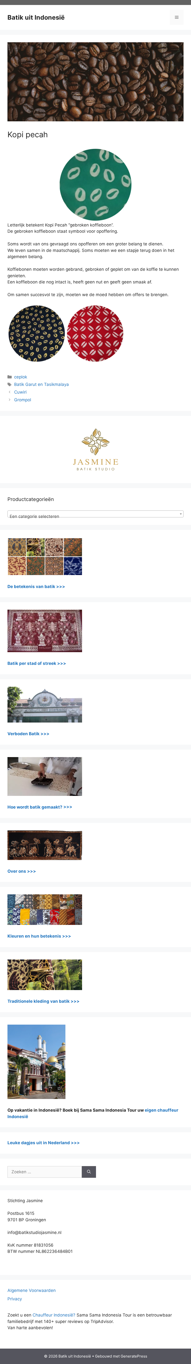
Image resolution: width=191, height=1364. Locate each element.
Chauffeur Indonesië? (54, 1315)
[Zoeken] (89, 1172)
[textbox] (95, 516)
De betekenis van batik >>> (36, 586)
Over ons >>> (21, 871)
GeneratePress (134, 1356)
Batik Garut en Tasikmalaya (41, 384)
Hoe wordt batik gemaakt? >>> (39, 807)
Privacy (14, 1298)
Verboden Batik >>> (28, 733)
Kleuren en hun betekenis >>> (39, 936)
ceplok (20, 376)
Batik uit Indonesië (36, 17)
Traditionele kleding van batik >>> (43, 1001)
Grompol (22, 399)
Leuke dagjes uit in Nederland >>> (43, 1142)
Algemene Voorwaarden (31, 1290)
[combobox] (95, 513)
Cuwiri (20, 392)
